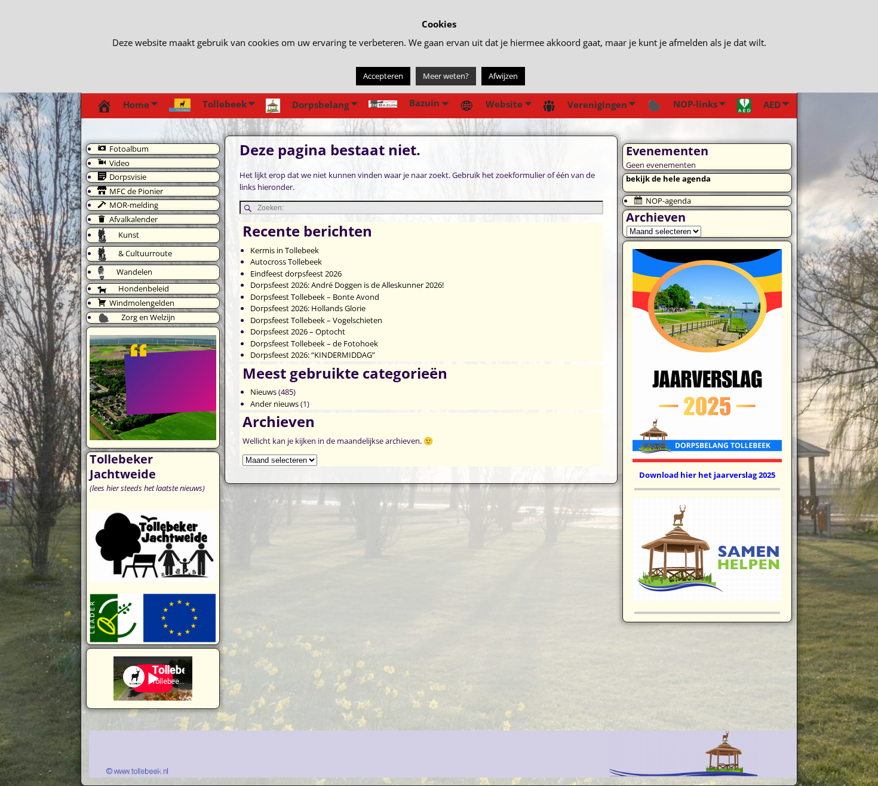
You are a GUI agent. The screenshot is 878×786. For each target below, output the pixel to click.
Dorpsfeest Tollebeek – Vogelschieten (316, 320)
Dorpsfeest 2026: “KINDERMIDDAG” (312, 354)
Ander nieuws (274, 403)
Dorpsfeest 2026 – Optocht (297, 331)
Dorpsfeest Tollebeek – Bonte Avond (314, 296)
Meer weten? (446, 75)
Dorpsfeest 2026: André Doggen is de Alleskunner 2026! (347, 285)
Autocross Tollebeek (286, 261)
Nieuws (263, 391)
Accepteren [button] (383, 75)
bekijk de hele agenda (668, 178)
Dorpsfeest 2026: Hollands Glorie (308, 308)
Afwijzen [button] (503, 75)
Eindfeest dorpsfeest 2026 (296, 273)
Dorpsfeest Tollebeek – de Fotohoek (314, 343)
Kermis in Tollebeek (284, 250)
